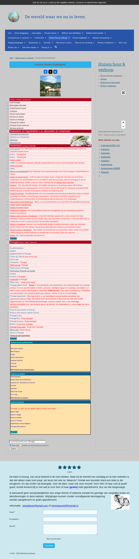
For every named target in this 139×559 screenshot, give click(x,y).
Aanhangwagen (16, 376)
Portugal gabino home (18, 285)
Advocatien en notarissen (19, 134)
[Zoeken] (56, 47)
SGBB (12, 163)
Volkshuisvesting (16, 166)
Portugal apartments (18, 296)
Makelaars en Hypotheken (19, 137)
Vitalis (12, 169)
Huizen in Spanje (16, 417)
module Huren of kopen (65, 182)
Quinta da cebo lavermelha (20, 336)
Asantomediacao (16, 248)
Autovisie (105, 153)
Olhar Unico (14, 282)
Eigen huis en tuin (16, 391)
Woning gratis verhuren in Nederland (23, 216)
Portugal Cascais (16, 321)
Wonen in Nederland (17, 224)
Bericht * (13, 526)
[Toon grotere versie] (50, 86)
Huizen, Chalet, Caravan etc (20, 100)
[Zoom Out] (123, 127)
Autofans (105, 161)
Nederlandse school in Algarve (21, 423)
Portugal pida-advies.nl (18, 426)
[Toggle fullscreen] (123, 93)
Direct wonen (15, 149)
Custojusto (14, 262)
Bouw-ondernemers (17, 357)
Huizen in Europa (17, 402)
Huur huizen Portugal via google (22, 271)
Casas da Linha (16, 257)
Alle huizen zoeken (17, 348)
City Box (13, 385)
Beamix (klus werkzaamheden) (21, 379)
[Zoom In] (123, 123)
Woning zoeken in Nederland (21, 230)
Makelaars (14, 140)
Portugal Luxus (16, 316)
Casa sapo (14, 259)
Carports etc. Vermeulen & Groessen (23, 382)
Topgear (105, 172)
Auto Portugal (15, 103)
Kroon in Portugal (16, 420)
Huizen (12, 235)
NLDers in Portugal (17, 120)
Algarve (13, 251)
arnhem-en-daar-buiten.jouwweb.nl (35, 445)
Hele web (15, 445)
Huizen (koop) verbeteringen (20, 205)
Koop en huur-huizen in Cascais (22, 310)
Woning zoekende (16, 128)
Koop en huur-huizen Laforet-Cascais (24, 313)
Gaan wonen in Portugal (19, 268)
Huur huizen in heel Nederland (21, 202)
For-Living (14, 394)
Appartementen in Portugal (20, 254)
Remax (13, 324)
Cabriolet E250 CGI (110, 145)
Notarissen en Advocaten (110, 83)
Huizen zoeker (15, 160)
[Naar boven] (13, 239)
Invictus (13, 277)
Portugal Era (15, 318)
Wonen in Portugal (17, 333)
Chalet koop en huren (18, 108)
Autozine (105, 149)
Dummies (14, 388)
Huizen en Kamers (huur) (19, 208)
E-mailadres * (15, 519)
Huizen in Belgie (16, 415)
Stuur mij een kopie (54, 539)
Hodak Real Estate (17, 194)
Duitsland (13, 111)
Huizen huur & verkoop (24, 58)
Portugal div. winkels (17, 123)
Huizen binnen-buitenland (45, 58)
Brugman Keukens (17, 360)
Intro (11, 58)
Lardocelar (14, 279)
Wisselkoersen (15, 143)
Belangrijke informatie (18, 105)
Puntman (13, 185)
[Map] (112, 109)
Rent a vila (14, 330)
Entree (12, 154)
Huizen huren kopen (17, 114)
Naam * (12, 512)
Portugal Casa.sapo (18, 327)
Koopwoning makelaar (18, 210)
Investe (13, 274)
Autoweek (105, 157)
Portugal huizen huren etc (19, 125)
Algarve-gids (15, 412)
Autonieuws (106, 164)
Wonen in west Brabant (18, 171)
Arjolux (13, 354)
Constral (13, 363)
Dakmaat (14, 366)
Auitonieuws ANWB (110, 168)
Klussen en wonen (17, 117)
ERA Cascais (15, 265)
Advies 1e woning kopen (19, 177)
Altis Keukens (15, 351)
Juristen (103, 79)
